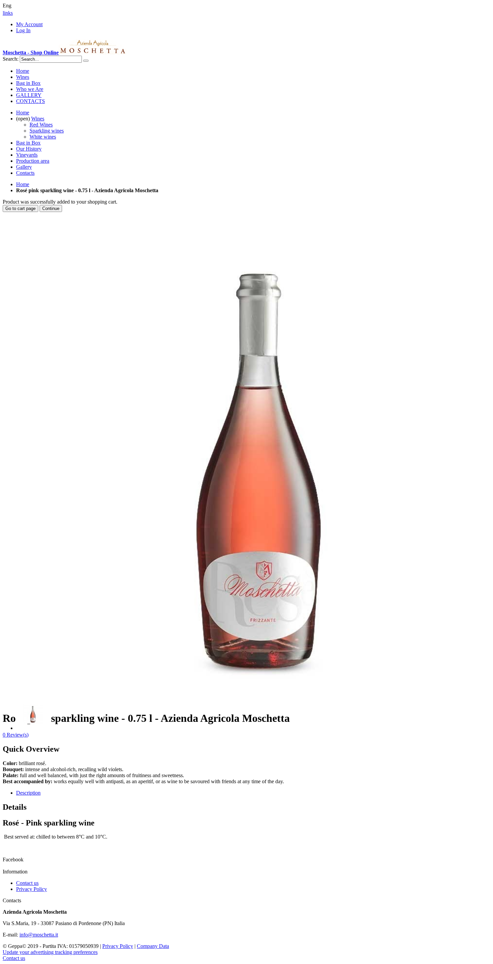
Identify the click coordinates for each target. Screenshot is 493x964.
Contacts (25, 173)
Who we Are (29, 89)
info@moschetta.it (38, 935)
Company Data (153, 946)
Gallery (24, 167)
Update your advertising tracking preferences (50, 952)
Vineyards (27, 155)
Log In (23, 30)
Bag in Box (28, 83)
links (8, 13)
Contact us (27, 883)
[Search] (86, 61)
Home (22, 184)
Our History (29, 149)
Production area (32, 161)
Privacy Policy (31, 889)
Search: (10, 59)
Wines (22, 77)
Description (28, 793)
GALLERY (29, 95)
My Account (29, 24)
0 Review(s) (16, 735)
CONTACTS (30, 101)
